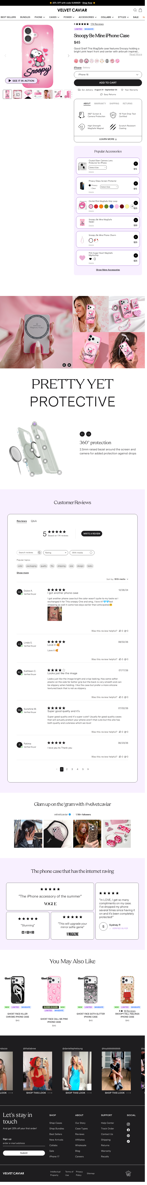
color (20, 566)
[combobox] (55, 552)
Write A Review (91, 534)
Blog (77, 1151)
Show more (23, 572)
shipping (62, 566)
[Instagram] (134, 1124)
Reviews (79, 1134)
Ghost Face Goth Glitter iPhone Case (91, 1015)
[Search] (135, 10)
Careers (79, 1156)
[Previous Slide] (5, 55)
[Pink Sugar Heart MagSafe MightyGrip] (90, 259)
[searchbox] (27, 552)
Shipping (114, 103)
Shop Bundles (56, 1128)
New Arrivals (56, 1139)
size (71, 566)
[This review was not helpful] (125, 631)
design (80, 566)
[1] (25, 460)
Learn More (106, 139)
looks (90, 566)
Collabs (53, 1145)
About (87, 103)
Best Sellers (55, 1134)
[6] (45, 461)
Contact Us (107, 1134)
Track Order (107, 1128)
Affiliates (80, 1139)
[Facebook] (134, 1129)
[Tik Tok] (134, 1141)
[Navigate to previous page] (57, 769)
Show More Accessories (108, 269)
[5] (44, 447)
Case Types (81, 1128)
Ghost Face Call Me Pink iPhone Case (54, 1020)
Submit (24, 1153)
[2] (32, 450)
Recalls (105, 1156)
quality (44, 566)
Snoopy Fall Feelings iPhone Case (127, 1015)
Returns (127, 103)
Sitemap (91, 1173)
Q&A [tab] (34, 520)
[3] (32, 474)
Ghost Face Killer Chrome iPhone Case (17, 1015)
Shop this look (35, 1093)
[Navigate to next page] (88, 769)
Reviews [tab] (22, 520)
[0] (34, 423)
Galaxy (86, 67)
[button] (40, 17)
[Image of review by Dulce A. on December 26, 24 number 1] (55, 614)
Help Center (107, 1123)
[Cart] (140, 10)
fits (52, 566)
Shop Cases (55, 1123)
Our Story (80, 1123)
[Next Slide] (68, 55)
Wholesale (80, 1145)
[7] (37, 437)
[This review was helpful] (120, 631)
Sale (51, 1151)
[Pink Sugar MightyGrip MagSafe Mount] (94, 259)
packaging (32, 566)
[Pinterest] (134, 1135)
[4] (59, 472)
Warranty (100, 103)
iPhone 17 (54, 1156)
